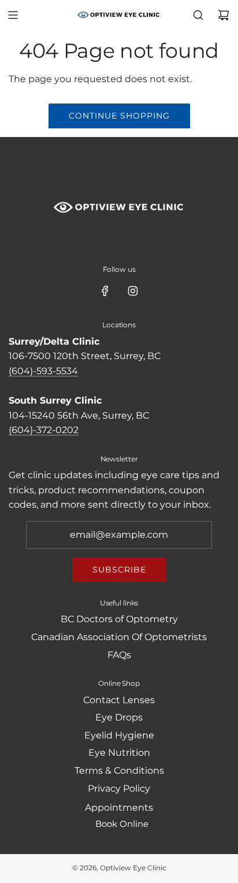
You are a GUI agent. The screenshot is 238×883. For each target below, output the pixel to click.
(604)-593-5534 (43, 370)
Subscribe (119, 569)
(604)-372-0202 (44, 429)
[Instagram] (133, 291)
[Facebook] (105, 291)
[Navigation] (12, 15)
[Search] (198, 15)
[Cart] (223, 15)
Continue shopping (119, 115)
